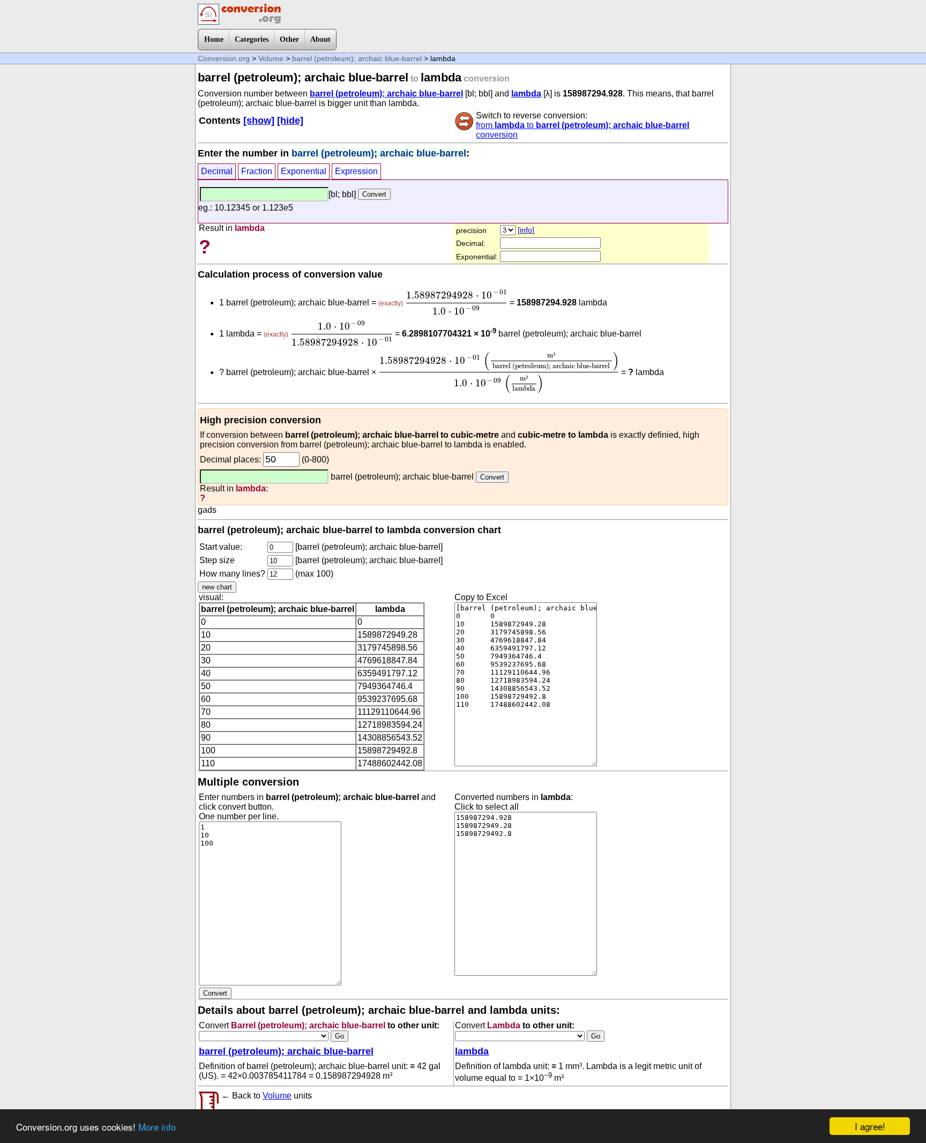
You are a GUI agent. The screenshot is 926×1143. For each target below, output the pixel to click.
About (320, 39)
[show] (258, 120)
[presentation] (456, 302)
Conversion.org (224, 58)
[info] (526, 230)
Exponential (303, 171)
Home (213, 39)
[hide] (290, 120)
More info (157, 1126)
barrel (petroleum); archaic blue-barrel (357, 58)
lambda (526, 93)
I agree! (870, 1126)
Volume (270, 58)
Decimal (217, 171)
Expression (356, 171)
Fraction (256, 171)
